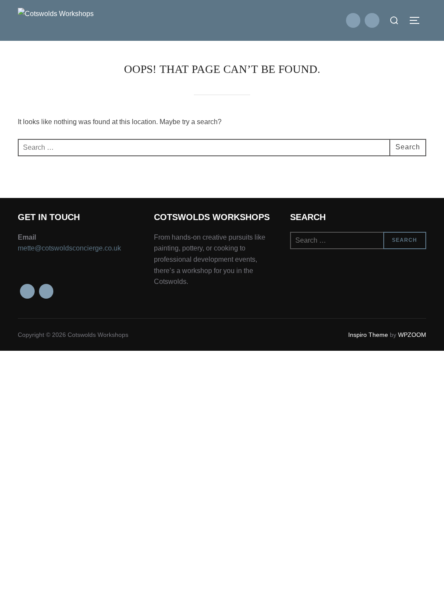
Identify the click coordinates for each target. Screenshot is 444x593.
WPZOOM (412, 334)
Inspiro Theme (368, 334)
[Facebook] (353, 20)
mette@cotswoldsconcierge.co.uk (69, 248)
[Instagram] (372, 20)
